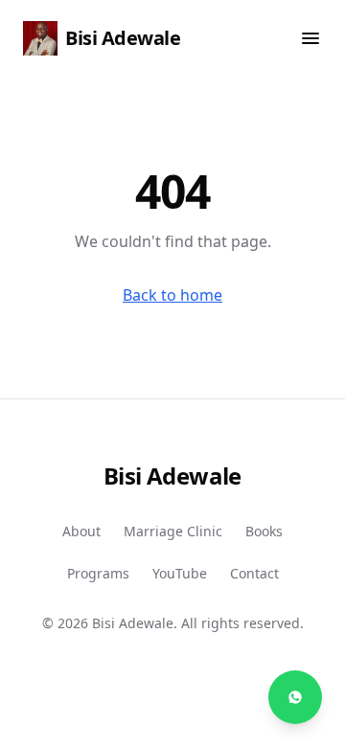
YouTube (179, 573)
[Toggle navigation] (310, 38)
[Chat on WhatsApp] (295, 697)
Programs (98, 573)
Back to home (172, 295)
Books (264, 531)
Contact (254, 573)
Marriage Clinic (173, 531)
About (81, 531)
